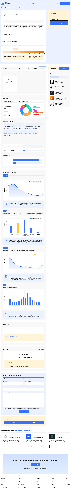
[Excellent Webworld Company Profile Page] (28, 436)
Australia (16, 15)
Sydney (56, 93)
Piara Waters (12, 15)
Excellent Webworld (37, 435)
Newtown (57, 88)
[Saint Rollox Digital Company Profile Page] (52, 87)
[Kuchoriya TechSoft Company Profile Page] (52, 93)
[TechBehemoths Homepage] (5, 3)
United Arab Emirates (40, 437)
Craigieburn (57, 82)
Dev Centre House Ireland (60, 103)
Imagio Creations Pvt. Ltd (61, 435)
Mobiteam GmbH (26, 492)
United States (17, 437)
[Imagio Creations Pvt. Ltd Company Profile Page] (52, 436)
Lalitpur (58, 437)
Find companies (48, 3)
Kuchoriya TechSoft (59, 92)
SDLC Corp (57, 81)
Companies (16, 3)
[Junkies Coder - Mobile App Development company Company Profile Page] (52, 98)
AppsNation (12, 435)
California (12, 437)
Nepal (61, 437)
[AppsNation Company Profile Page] (5, 436)
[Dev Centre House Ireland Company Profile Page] (52, 104)
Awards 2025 (40, 3)
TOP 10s (31, 3)
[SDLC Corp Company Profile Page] (52, 82)
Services (24, 3)
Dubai (35, 437)
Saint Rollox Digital (59, 86)
